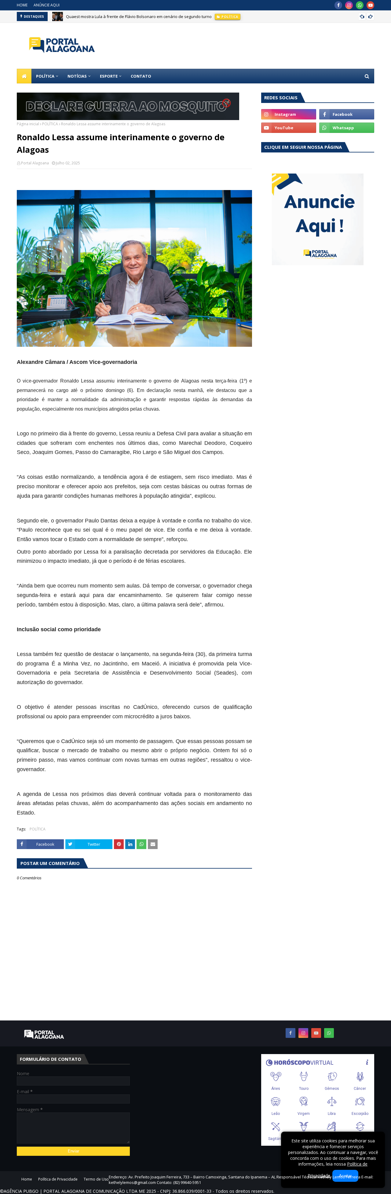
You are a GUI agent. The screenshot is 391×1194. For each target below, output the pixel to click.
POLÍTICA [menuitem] (45, 76)
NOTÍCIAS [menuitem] (77, 76)
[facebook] (338, 5)
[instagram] (349, 5)
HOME (22, 5)
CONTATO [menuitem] (141, 76)
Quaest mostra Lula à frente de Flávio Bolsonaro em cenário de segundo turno (139, 16)
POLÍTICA (50, 123)
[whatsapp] (360, 5)
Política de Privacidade (58, 1179)
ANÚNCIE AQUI (47, 5)
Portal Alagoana (35, 163)
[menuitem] (24, 76)
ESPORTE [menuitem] (109, 76)
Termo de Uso (96, 1179)
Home (26, 1179)
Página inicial (28, 123)
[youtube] (370, 5)
